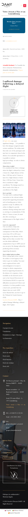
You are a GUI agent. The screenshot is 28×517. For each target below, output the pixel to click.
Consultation (6, 331)
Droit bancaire (7, 359)
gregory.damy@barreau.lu (13, 430)
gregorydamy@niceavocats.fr (14, 424)
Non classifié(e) (12, 89)
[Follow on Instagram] (7, 445)
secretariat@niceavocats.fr (11, 41)
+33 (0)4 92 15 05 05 (14, 29)
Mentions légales (8, 497)
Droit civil (6, 366)
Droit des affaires (8, 352)
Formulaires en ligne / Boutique (12, 335)
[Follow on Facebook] (4, 445)
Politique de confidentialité (11, 494)
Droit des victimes (8, 363)
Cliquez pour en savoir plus (13, 71)
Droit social (6, 356)
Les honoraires (7, 338)
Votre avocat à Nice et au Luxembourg (15, 405)
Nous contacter (7, 458)
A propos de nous (8, 328)
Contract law (5, 89)
